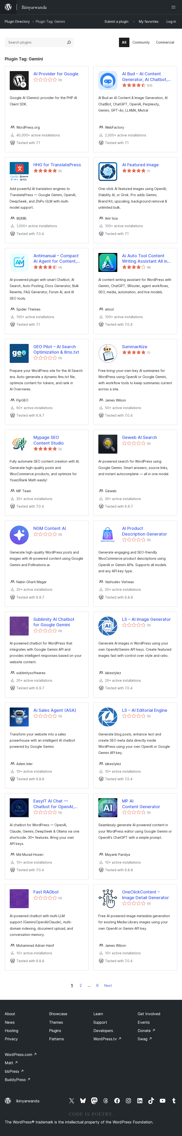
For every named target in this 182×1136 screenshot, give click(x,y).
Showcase (58, 1013)
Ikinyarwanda (27, 1101)
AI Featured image (140, 164)
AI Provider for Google (55, 73)
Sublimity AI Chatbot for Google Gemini (53, 622)
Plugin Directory (17, 21)
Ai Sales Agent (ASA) (54, 710)
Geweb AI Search (139, 437)
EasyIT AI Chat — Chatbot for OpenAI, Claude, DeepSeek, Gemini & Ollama (53, 803)
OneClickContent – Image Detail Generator (145, 894)
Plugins (55, 1030)
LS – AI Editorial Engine (144, 710)
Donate (146, 1030)
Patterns (56, 1039)
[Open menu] (174, 7)
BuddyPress (18, 1079)
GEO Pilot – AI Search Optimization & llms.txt (56, 349)
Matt (11, 1062)
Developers (103, 1030)
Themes (56, 1022)
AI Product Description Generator (144, 531)
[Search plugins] (69, 42)
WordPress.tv (107, 1039)
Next (108, 985)
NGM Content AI (49, 528)
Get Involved (149, 1013)
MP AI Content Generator (141, 803)
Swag (145, 1039)
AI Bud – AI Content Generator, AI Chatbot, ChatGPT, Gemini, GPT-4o (145, 76)
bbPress (14, 1071)
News (10, 1022)
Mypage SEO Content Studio (48, 440)
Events (144, 1022)
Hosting (11, 1030)
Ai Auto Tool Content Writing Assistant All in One (144, 258)
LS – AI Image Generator (146, 619)
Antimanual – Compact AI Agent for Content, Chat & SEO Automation (57, 258)
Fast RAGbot (46, 891)
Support (100, 1022)
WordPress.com (21, 1054)
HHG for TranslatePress (57, 164)
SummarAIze (134, 346)
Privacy (11, 1039)
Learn (98, 1013)
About (10, 1013)
